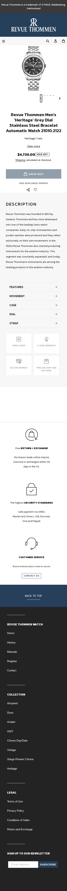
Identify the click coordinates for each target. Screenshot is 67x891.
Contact (11, 670)
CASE (12, 305)
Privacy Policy (15, 810)
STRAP (13, 323)
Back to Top (33, 596)
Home (10, 633)
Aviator (11, 721)
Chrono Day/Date (17, 740)
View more (33, 146)
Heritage (12, 768)
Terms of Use (15, 801)
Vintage (11, 749)
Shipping (20, 160)
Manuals (12, 651)
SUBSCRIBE (48, 864)
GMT (10, 731)
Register (12, 661)
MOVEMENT (17, 296)
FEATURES (16, 287)
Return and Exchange (20, 829)
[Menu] (3, 41)
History (11, 642)
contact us (31, 576)
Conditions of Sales (18, 820)
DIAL (12, 314)
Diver (10, 712)
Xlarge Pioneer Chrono (20, 759)
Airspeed (12, 703)
